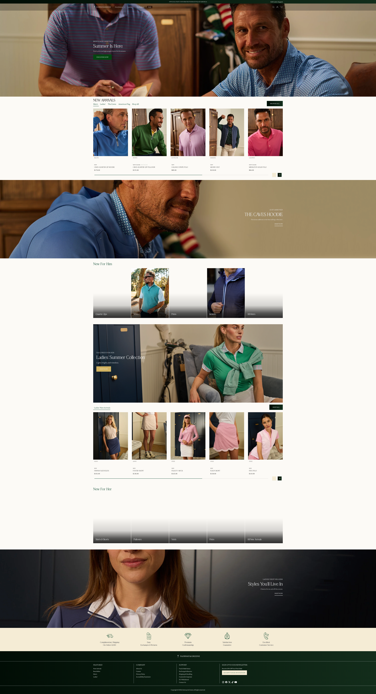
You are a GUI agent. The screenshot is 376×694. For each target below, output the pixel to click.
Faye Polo (253, 471)
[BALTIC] (96, 161)
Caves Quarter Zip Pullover (144, 167)
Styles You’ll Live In (265, 584)
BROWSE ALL (275, 104)
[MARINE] (102, 161)
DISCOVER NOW (102, 57)
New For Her (102, 489)
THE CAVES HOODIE (263, 214)
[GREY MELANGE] (215, 161)
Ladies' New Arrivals (102, 408)
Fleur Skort (215, 471)
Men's (95, 104)
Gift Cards (273, 2)
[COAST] (279, 161)
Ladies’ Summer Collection (120, 357)
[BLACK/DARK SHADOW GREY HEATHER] (156, 161)
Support (280, 2)
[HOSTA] (134, 161)
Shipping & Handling (185, 674)
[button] (281, 7)
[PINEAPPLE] (147, 161)
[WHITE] (99, 161)
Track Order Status (184, 669)
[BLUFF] (162, 161)
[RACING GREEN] (108, 161)
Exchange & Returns (185, 671)
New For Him (102, 264)
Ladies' (103, 104)
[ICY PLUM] (144, 161)
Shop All (135, 104)
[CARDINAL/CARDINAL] (153, 161)
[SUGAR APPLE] (105, 161)
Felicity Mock (177, 471)
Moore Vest (215, 167)
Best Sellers (96, 671)
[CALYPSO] (137, 161)
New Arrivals (97, 669)
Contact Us (182, 682)
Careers (138, 671)
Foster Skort (138, 471)
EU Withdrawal (184, 680)
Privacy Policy (140, 674)
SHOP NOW (279, 224)
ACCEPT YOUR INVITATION (234, 673)
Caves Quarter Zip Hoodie (104, 167)
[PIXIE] (173, 464)
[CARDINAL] (269, 161)
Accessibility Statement (143, 677)
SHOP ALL (276, 407)
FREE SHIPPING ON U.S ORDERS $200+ (188, 2)
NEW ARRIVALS (104, 100)
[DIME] (272, 161)
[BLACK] (275, 161)
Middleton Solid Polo (258, 167)
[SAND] (96, 464)
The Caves (112, 104)
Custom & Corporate (185, 677)
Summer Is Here (108, 46)
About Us (139, 669)
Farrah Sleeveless (101, 471)
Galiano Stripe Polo (180, 167)
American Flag (124, 104)
